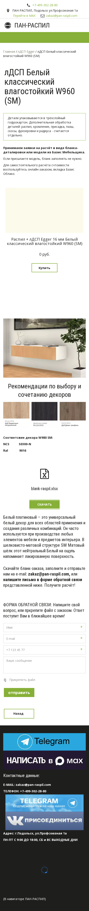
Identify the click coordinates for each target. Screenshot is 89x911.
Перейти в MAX (24, 16)
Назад (18, 713)
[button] (44, 267)
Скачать (44, 504)
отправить (19, 692)
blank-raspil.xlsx (44, 488)
